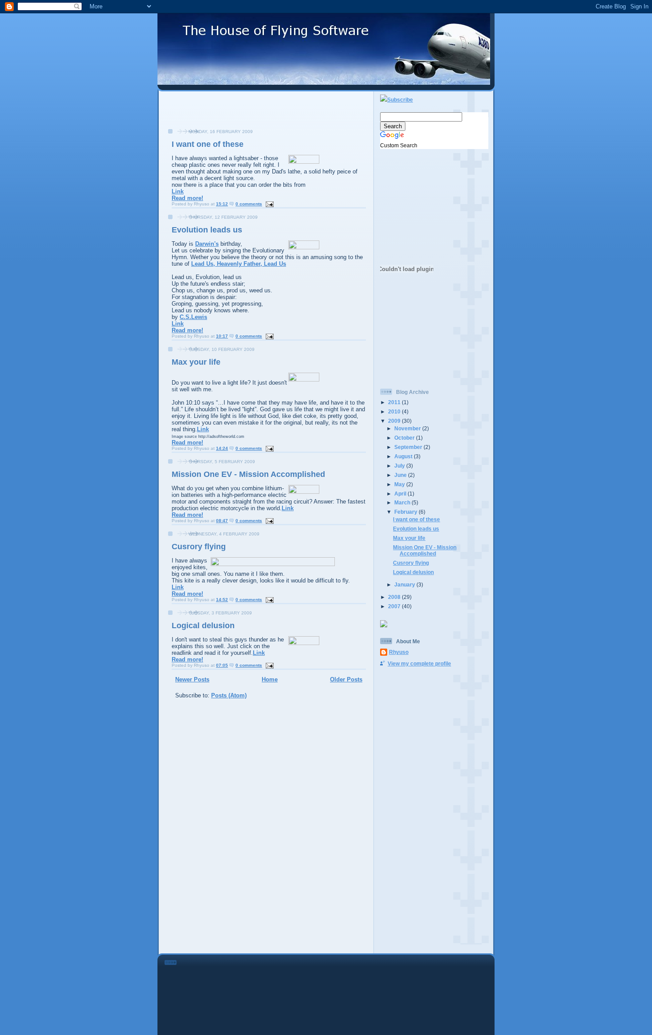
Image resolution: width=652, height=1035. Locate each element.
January (405, 584)
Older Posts (346, 679)
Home (270, 679)
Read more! (187, 198)
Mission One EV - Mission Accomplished (248, 474)
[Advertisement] (266, 114)
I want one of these (208, 144)
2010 (395, 411)
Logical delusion (203, 625)
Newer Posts (192, 679)
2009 (395, 421)
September (409, 447)
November (408, 428)
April (401, 493)
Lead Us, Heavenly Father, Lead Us (238, 263)
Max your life (196, 362)
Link (178, 191)
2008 (395, 597)
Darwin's (207, 243)
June (401, 475)
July (400, 465)
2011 (395, 402)
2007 (395, 606)
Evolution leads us (207, 229)
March (403, 502)
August (404, 456)
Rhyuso (398, 652)
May (400, 484)
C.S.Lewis (193, 317)
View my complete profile (419, 663)
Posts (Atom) (229, 695)
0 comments (249, 203)
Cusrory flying (199, 546)
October (405, 438)
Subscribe (400, 99)
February (406, 512)
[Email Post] (268, 203)
